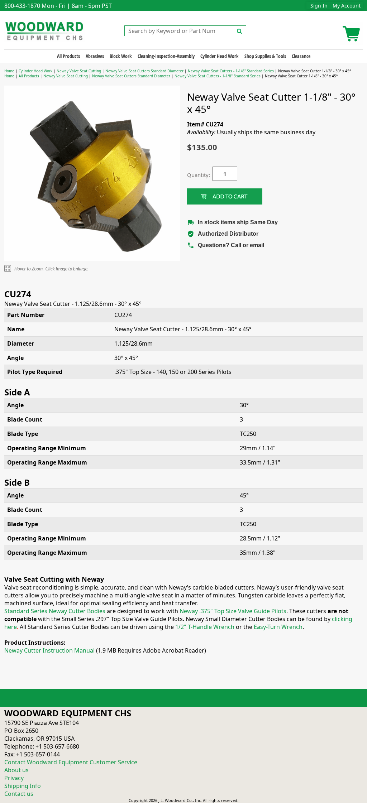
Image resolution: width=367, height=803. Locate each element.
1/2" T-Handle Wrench (204, 627)
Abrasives (95, 56)
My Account (347, 5)
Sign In (319, 5)
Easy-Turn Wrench (278, 627)
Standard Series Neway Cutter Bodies (54, 611)
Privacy (14, 778)
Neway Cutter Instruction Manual (49, 650)
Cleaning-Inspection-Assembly (166, 56)
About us (16, 770)
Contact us (18, 794)
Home (9, 70)
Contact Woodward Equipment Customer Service (70, 762)
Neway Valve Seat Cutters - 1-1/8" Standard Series (231, 70)
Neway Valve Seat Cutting (79, 70)
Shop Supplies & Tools (265, 56)
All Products (68, 56)
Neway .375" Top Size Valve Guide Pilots (233, 611)
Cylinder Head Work (219, 56)
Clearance (301, 56)
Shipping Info (22, 786)
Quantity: (194, 174)
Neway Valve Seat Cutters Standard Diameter (145, 70)
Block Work (121, 56)
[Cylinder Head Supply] (44, 30)
